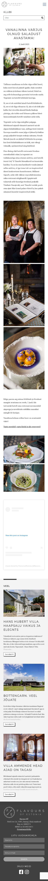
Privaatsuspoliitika (24, 829)
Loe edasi (8, 654)
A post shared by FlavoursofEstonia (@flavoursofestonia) (26, 566)
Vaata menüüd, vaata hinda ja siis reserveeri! (22, 426)
